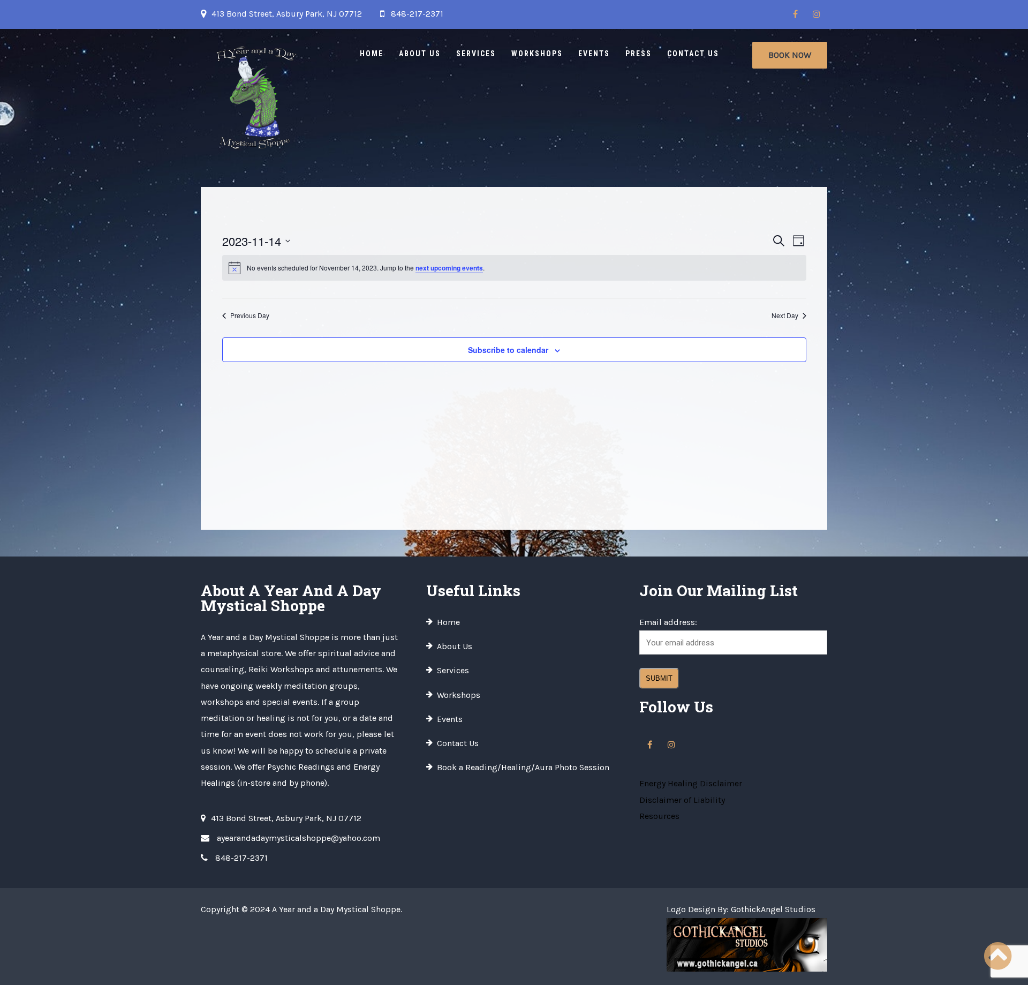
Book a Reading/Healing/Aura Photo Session (523, 767)
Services (476, 53)
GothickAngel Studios (773, 909)
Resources (659, 816)
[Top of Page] (997, 956)
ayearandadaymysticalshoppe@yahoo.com (298, 838)
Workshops (537, 53)
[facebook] (795, 14)
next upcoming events (449, 268)
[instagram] (816, 14)
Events (594, 53)
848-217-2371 (417, 14)
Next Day (785, 315)
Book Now (789, 55)
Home (371, 53)
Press (638, 53)
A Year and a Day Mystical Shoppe (336, 909)
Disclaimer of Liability (682, 800)
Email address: (668, 622)
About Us (420, 53)
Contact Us (693, 53)
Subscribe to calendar (508, 349)
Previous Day (249, 315)
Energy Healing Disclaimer (690, 783)
